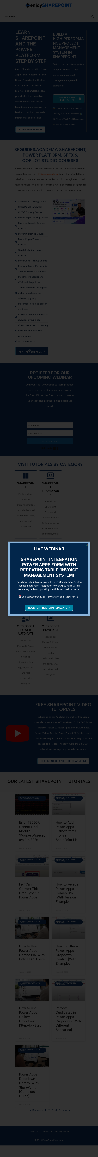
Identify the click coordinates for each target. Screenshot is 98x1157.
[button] (86, 545)
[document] (49, 578)
